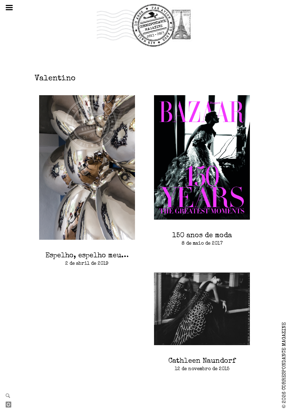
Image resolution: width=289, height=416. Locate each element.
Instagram (11, 405)
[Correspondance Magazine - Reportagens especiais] (144, 25)
